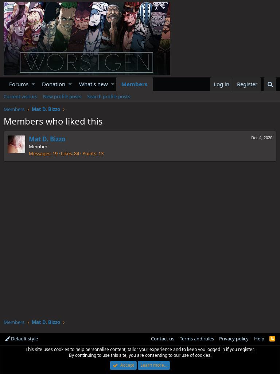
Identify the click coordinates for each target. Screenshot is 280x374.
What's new (93, 84)
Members (134, 84)
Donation (53, 84)
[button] (33, 84)
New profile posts (62, 96)
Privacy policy (234, 338)
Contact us (162, 338)
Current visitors (20, 96)
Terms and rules (197, 338)
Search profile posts (108, 96)
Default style (24, 338)
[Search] (270, 84)
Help (259, 338)
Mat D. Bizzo (47, 139)
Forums (18, 84)
